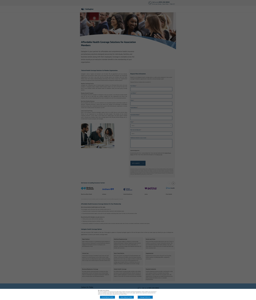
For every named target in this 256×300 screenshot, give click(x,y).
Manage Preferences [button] (145, 297)
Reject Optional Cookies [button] (126, 297)
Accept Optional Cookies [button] (107, 297)
